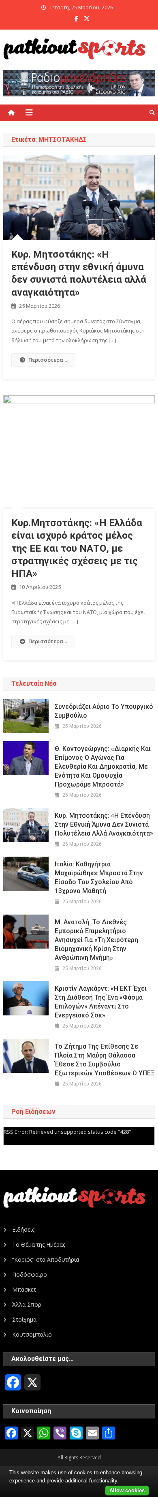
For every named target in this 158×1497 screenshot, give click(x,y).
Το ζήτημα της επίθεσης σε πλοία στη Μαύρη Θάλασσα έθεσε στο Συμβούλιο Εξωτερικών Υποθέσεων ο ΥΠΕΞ (105, 1060)
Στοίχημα (24, 1319)
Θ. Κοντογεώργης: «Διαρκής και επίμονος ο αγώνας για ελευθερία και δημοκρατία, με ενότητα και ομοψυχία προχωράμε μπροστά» (103, 766)
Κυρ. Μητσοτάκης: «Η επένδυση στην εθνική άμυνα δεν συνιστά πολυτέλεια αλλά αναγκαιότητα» (104, 824)
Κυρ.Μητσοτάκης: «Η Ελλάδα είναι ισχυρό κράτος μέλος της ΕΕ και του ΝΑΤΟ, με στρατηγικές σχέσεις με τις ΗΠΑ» (76, 548)
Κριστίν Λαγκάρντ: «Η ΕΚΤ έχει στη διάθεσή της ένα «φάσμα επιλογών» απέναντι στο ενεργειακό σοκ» (101, 1002)
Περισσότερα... (47, 359)
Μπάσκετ (24, 1289)
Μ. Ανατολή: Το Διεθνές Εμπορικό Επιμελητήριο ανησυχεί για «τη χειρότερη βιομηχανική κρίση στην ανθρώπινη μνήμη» (96, 940)
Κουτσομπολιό (32, 1334)
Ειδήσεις (23, 1229)
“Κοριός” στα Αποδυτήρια (45, 1259)
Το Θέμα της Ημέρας (38, 1244)
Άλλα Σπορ (26, 1304)
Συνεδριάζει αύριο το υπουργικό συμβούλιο (104, 711)
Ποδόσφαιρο (29, 1274)
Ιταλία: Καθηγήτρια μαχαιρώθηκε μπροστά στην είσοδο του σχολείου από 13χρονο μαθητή (99, 877)
